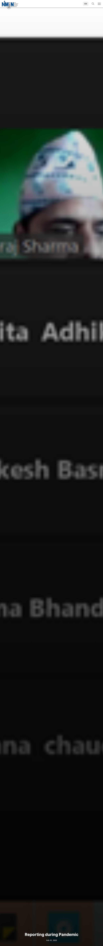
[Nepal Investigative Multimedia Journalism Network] (10, 4)
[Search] (92, 3)
